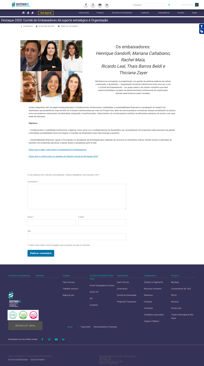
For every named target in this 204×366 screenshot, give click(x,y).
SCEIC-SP (94, 292)
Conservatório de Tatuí (181, 288)
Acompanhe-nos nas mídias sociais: (23, 339)
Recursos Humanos (153, 288)
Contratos (148, 308)
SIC (91, 298)
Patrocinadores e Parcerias (105, 327)
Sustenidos (28, 26)
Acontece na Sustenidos (122, 12)
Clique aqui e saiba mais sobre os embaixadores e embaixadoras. (58, 149)
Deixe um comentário (69, 26)
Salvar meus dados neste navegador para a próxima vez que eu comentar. (60, 245)
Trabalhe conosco (70, 288)
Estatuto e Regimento (153, 282)
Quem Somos (123, 282)
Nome (31, 217)
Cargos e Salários (151, 321)
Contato (180, 12)
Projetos (100, 12)
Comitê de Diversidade (126, 295)
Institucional (84, 12)
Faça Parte (85, 327)
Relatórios (148, 295)
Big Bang (175, 282)
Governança (122, 288)
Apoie (194, 12)
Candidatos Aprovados (154, 314)
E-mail (81, 217)
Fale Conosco (69, 282)
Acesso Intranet (187, 5)
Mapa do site (68, 295)
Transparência (163, 12)
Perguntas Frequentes (126, 301)
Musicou (175, 301)
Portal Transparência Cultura (102, 285)
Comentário (33, 182)
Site (29, 231)
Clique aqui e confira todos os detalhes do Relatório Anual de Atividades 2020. (63, 156)
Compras (148, 301)
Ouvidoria (94, 305)
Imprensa (145, 12)
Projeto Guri (176, 308)
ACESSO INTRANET (37, 360)
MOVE (174, 295)
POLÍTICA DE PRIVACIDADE (18, 360)
